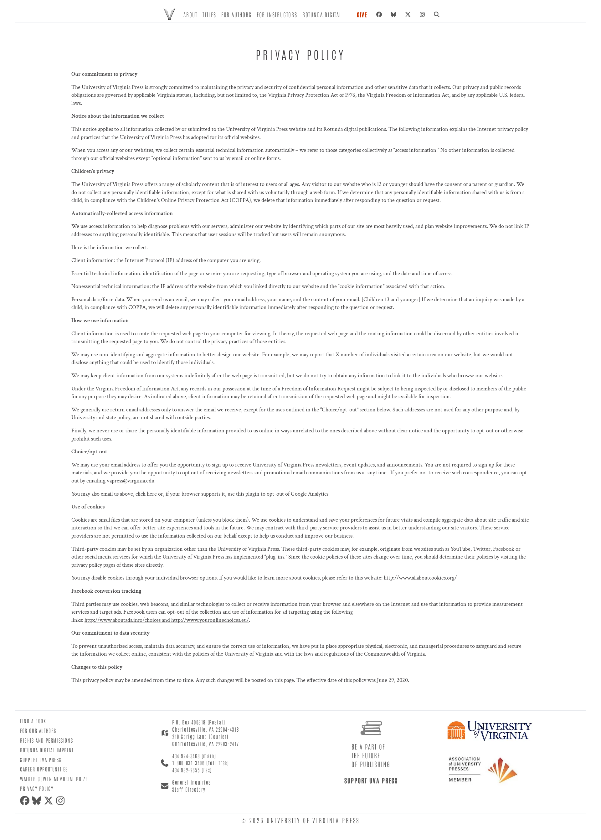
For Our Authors (38, 730)
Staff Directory (189, 789)
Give (362, 14)
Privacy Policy (36, 788)
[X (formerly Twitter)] (408, 14)
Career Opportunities (44, 769)
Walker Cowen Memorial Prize (54, 779)
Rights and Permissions (46, 740)
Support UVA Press (40, 759)
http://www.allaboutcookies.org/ (420, 577)
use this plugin (243, 493)
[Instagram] (422, 14)
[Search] (436, 14)
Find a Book (33, 721)
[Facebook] (379, 14)
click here (146, 493)
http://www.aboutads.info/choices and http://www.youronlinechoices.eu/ (167, 620)
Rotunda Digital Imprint (47, 750)
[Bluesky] (393, 14)
